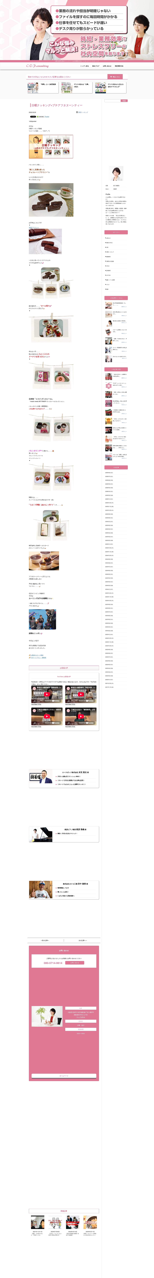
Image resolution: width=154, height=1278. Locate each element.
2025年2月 (108, 540)
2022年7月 (108, 657)
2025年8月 (108, 518)
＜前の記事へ (45, 940)
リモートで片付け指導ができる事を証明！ (70, 780)
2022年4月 (108, 668)
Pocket (47, 117)
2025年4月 (108, 533)
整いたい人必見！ (62, 892)
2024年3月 (108, 581)
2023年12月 (108, 593)
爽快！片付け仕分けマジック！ (67, 833)
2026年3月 (108, 491)
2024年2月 (108, 585)
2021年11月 (108, 687)
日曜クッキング (83, 112)
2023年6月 (108, 615)
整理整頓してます (62, 888)
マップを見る (80, 1017)
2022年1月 (108, 679)
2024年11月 (108, 551)
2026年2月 (108, 495)
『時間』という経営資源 (48, 84)
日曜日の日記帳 (110, 261)
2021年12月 (108, 683)
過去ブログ (95, 66)
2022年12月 (108, 638)
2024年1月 (108, 589)
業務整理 (108, 256)
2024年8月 (108, 563)
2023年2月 (108, 630)
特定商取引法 (119, 66)
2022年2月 (108, 675)
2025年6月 (108, 525)
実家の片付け (109, 242)
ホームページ (64, 1076)
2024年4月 (108, 578)
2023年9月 (108, 604)
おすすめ (108, 275)
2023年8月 (108, 608)
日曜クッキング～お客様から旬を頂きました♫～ (90, 1234)
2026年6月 (108, 480)
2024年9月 (108, 559)
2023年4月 (108, 623)
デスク (107, 284)
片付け (107, 266)
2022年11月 (108, 642)
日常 (107, 247)
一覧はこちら (116, 77)
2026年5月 (108, 484)
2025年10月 (108, 510)
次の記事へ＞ (83, 940)
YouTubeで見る (36, 704)
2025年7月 (108, 521)
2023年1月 (108, 634)
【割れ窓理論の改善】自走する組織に (72, 1234)
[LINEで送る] (40, 117)
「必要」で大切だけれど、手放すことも (37, 1234)
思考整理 (108, 270)
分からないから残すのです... (120, 356)
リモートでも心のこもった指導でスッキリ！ (71, 784)
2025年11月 (108, 506)
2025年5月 (108, 529)
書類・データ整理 (110, 280)
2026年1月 (108, 499)
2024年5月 (108, 574)
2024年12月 (108, 548)
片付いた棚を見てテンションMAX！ (68, 776)
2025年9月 (108, 514)
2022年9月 (108, 649)
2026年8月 (108, 472)
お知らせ (108, 238)
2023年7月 (108, 612)
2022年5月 (108, 664)
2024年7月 (108, 566)
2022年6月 (108, 661)
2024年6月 (108, 570)
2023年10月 (108, 600)
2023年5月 (108, 619)
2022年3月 (108, 672)
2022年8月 (108, 653)
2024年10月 (108, 555)
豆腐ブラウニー (34, 227)
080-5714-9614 (53, 963)
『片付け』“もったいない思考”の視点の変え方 (55, 1234)
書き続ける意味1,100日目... (119, 321)
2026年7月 (108, 476)
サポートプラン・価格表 (38, 658)
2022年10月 (108, 645)
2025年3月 (108, 536)
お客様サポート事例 (36, 655)
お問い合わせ (107, 66)
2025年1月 (108, 544)
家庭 (107, 289)
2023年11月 (108, 597)
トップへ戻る (84, 66)
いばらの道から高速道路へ (65, 896)
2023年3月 (108, 627)
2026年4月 (108, 487)
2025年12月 (108, 502)
